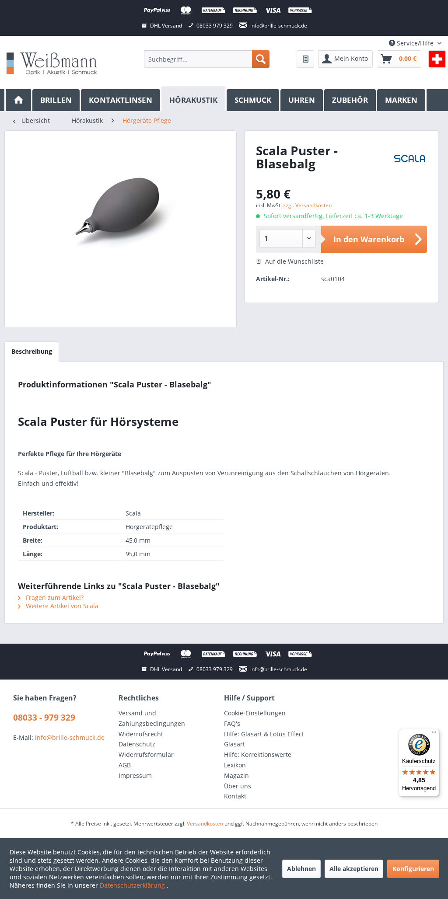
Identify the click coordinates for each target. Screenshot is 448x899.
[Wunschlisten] (305, 59)
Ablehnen (301, 868)
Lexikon (235, 765)
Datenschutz (137, 744)
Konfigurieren (413, 868)
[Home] (18, 100)
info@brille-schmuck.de (70, 737)
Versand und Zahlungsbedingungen (152, 718)
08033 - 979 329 (44, 717)
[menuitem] (207, 59)
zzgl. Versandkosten (307, 205)
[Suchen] (261, 59)
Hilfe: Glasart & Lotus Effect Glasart (264, 739)
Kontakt (235, 796)
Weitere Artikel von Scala (61, 606)
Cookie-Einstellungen (255, 713)
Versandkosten (205, 823)
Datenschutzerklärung (133, 885)
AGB (125, 765)
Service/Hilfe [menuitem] (415, 43)
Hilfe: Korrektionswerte (257, 754)
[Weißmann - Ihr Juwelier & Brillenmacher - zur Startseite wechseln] (51, 63)
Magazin (236, 775)
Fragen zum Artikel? (54, 597)
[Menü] (434, 734)
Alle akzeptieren (353, 868)
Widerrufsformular (146, 754)
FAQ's (232, 723)
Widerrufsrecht (141, 734)
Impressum (135, 775)
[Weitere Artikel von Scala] (410, 163)
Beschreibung (31, 351)
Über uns (237, 786)
